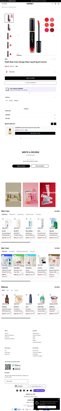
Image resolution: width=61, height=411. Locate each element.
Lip (6, 100)
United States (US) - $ (37, 386)
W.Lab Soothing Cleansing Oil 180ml (6, 234)
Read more (8, 110)
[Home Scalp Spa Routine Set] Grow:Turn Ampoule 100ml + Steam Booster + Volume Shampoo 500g (54, 271)
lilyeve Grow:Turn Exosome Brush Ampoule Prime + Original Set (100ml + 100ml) (42, 271)
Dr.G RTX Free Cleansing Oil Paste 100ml (42, 234)
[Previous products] (2, 227)
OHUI (6, 59)
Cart (5, 350)
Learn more (42, 404)
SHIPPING (7, 114)
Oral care (32, 251)
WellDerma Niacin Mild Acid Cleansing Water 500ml (30, 234)
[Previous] (52, 124)
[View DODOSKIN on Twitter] (27, 390)
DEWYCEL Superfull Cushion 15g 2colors (52, 310)
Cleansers (4, 214)
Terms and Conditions (37, 352)
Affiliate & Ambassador (9, 335)
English (20, 386)
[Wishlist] (52, 4)
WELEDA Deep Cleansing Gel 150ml (53, 234)
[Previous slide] (18, 35)
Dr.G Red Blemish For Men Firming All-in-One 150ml (30, 310)
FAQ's (34, 338)
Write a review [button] (21, 166)
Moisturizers (12, 214)
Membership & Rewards (10, 338)
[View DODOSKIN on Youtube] (31, 390)
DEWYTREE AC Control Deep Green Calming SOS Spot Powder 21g (42, 310)
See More (57, 211)
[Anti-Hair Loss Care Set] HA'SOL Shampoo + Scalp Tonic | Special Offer (18, 271)
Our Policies (35, 348)
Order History (7, 352)
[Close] (58, 399)
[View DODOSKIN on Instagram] (17, 390)
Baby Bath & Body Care (22, 251)
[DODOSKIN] (30, 4)
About (6, 330)
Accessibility (35, 354)
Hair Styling (11, 251)
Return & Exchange (37, 335)
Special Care (21, 214)
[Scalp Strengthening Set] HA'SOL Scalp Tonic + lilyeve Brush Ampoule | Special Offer (29, 271)
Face (3, 290)
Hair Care (4, 251)
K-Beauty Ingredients (37, 342)
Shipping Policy (36, 333)
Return (7, 118)
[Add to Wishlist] (10, 236)
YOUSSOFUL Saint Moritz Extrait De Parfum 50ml (27, 127)
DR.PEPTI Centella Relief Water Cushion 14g (18, 310)
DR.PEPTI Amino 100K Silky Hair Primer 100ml (6, 310)
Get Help (35, 330)
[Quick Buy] (49, 294)
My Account (7, 348)
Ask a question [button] (40, 166)
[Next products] (58, 227)
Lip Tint (11, 100)
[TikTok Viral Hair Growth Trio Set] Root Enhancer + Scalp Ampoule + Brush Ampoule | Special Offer (6, 271)
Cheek (16, 290)
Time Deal (38, 214)
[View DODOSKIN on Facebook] (24, 390)
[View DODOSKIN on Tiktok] (20, 390)
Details (7, 97)
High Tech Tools (29, 214)
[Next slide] (53, 35)
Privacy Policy (35, 350)
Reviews (34, 340)
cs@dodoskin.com (30, 406)
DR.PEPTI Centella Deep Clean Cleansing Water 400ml (18, 234)
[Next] (55, 124)
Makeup (16, 100)
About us (6, 333)
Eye (8, 290)
